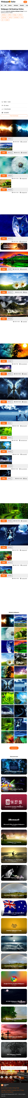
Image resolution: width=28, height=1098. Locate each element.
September (3, 1073)
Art (5, 5)
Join (25, 1)
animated (16, 17)
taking (10, 17)
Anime (10, 5)
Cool (18, 1071)
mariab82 (6, 112)
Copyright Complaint (6, 1090)
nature (20, 14)
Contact (10, 1088)
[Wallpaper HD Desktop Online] (20, 620)
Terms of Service (9, 1092)
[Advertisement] (14, 35)
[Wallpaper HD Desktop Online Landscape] (20, 672)
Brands (22, 5)
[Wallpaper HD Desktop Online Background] (20, 698)
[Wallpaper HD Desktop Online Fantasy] (7, 685)
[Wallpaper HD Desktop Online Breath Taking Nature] (20, 646)
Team (6, 1088)
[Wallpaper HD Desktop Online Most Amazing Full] (20, 737)
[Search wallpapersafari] (2, 1068)
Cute (20, 1071)
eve (22, 17)
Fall (12, 1073)
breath (7, 19)
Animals (16, 5)
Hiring (14, 1088)
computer (4, 17)
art (2, 19)
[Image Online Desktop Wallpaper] (20, 724)
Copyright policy (15, 1090)
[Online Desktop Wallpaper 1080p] (20, 685)
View (3, 139)
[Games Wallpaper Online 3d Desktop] (7, 698)
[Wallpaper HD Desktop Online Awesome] (7, 672)
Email (18, 1088)
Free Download (14, 115)
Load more (14, 748)
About (2, 1088)
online (9, 14)
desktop (4, 14)
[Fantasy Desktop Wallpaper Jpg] (7, 620)
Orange (9, 1073)
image (14, 14)
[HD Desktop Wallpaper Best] (7, 633)
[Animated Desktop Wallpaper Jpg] (7, 737)
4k (1, 5)
